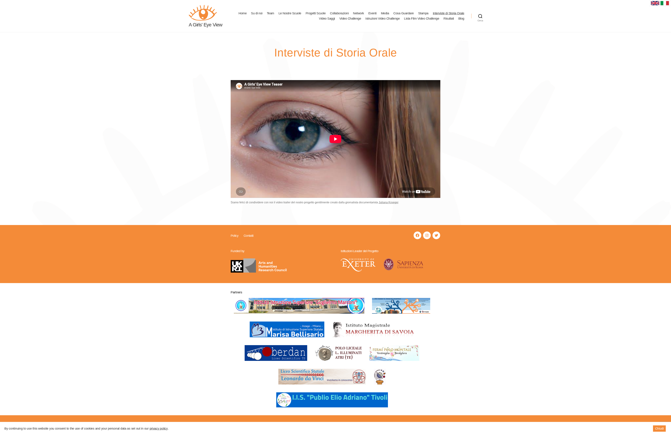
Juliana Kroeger (388, 202)
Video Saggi (327, 18)
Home (243, 13)
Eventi (372, 13)
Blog (461, 18)
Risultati (448, 18)
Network (358, 13)
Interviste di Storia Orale (448, 13)
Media (385, 13)
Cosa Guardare (403, 13)
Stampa (423, 13)
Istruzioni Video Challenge (382, 18)
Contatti (249, 235)
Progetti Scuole (316, 13)
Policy (234, 235)
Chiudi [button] (659, 428)
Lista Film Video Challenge (421, 18)
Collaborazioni (339, 13)
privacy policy (159, 428)
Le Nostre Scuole (290, 13)
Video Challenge (350, 18)
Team (270, 13)
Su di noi (256, 13)
